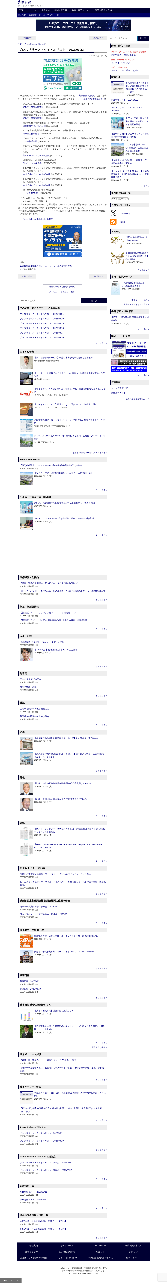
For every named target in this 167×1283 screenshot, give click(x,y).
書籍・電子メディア (81, 10)
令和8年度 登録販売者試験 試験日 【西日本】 (43, 1229)
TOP (21, 10)
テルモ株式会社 (30, 141)
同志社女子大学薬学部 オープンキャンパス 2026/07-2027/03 (64, 952)
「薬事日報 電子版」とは (93, 99)
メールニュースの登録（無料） (62, 292)
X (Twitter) (125, 213)
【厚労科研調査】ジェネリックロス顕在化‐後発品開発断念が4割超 (51, 465)
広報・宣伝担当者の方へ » (137, 399)
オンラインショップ (120, 62)
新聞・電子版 (60, 10)
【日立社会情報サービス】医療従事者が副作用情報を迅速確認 (63, 357)
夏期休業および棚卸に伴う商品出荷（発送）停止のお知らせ (137, 256)
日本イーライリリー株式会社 (36, 155)
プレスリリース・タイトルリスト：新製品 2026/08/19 (46, 1170)
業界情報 (45, 10)
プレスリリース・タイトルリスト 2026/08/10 (42, 337)
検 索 (94, 301)
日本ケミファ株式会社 (33, 163)
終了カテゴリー (133, 1258)
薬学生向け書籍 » (99, 1047)
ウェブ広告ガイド (119, 388)
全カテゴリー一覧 (51, 15)
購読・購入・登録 (103, 10)
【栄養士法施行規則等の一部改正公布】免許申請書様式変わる (49, 583)
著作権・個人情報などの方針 (33, 1258)
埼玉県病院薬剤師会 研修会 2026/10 (38, 906)
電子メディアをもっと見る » (136, 304)
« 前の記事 (27, 38)
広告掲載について (67, 1252)
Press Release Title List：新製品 (38, 219)
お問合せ (133, 1252)
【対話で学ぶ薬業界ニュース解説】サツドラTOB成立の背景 (48, 1060)
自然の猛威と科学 (28, 687)
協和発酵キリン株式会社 (34, 126)
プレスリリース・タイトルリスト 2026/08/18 (42, 328)
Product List (100, 1245)
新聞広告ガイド (118, 393)
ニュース (32, 10)
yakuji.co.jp (64, 1268)
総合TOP (22, 15)
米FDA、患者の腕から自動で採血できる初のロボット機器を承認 (64, 503)
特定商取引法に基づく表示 (100, 1258)
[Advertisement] (62, 556)
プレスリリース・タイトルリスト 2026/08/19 (42, 323)
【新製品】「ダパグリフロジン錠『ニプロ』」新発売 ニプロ (49, 613)
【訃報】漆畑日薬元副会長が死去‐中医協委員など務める (60, 799)
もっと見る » (101, 343)
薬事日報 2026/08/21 (30, 981)
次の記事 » (98, 38)
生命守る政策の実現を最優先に (34, 709)
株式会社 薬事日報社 (83, 1271)
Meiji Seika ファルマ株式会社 (36, 174)
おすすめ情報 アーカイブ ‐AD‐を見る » (90, 452)
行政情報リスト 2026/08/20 (33, 1199)
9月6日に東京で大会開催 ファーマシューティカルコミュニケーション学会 (55, 874)
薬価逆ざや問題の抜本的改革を (34, 716)
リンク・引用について (66, 1258)
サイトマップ (67, 1245)
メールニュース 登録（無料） (125, 70)
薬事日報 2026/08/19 (30, 989)
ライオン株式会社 (31, 193)
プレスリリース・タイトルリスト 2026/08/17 (42, 333)
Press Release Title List (35, 44)
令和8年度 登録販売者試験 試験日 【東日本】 (43, 1221)
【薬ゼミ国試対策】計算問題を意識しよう (54, 1011)
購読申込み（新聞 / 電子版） (124, 55)
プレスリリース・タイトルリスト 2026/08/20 (42, 319)
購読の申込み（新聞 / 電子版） (62, 286)
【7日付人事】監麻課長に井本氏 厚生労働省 (55, 650)
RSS (122, 222)
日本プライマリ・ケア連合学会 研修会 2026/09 (43, 914)
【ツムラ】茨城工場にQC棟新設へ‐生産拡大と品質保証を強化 (63, 473)
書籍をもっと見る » (140, 300)
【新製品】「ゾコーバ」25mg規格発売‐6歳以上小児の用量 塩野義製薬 (53, 620)
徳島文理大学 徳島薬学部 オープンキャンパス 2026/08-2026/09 (66, 936)
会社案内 (33, 1245)
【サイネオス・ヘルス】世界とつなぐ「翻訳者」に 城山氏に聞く (65, 404)
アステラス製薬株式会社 (34, 107)
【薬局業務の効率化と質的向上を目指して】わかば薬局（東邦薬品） (66, 738)
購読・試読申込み (133, 1245)
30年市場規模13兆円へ (30, 679)
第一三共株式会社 (31, 133)
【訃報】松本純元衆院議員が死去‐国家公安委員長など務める (62, 783)
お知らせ (100, 1252)
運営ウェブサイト (33, 1252)
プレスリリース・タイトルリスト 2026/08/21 (42, 314)
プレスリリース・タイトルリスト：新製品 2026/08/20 (46, 1162)
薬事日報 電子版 (86, 95)
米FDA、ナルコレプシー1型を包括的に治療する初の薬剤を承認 (64, 518)
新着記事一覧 (35, 15)
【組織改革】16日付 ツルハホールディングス (42, 642)
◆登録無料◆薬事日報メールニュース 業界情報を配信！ (47, 266)
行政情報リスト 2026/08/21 (33, 1192)
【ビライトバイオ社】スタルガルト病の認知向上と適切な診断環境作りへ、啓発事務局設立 (62, 591)
